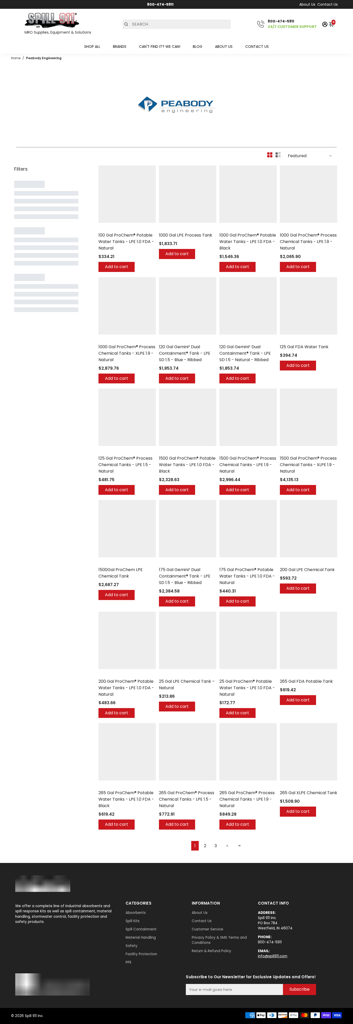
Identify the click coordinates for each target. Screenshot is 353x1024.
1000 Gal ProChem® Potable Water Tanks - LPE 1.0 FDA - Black (247, 241)
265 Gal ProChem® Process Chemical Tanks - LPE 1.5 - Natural (186, 799)
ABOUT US (224, 46)
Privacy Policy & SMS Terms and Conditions (219, 940)
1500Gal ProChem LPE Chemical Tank (120, 573)
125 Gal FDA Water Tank (304, 347)
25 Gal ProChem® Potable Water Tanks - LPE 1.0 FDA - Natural (247, 687)
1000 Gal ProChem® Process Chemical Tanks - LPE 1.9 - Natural (308, 241)
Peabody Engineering (116, 228)
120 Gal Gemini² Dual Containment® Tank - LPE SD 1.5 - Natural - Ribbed (245, 353)
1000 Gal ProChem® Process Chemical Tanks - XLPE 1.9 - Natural (126, 353)
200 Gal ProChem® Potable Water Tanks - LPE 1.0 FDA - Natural (126, 687)
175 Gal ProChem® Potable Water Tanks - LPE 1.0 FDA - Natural (247, 576)
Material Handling (141, 937)
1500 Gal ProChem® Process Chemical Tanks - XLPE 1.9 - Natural (308, 464)
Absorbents (136, 912)
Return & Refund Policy (211, 951)
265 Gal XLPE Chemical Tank (308, 793)
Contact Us (327, 4)
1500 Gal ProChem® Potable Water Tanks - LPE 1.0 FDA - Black (187, 464)
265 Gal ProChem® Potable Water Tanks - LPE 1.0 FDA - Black (126, 799)
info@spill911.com (272, 956)
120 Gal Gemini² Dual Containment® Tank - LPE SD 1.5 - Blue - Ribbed (184, 353)
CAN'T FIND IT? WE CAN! (159, 46)
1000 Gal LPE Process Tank (185, 235)
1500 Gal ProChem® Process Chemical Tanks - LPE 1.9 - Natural (247, 464)
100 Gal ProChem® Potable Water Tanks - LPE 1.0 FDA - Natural (126, 241)
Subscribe (299, 989)
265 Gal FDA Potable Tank (306, 681)
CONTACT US (257, 46)
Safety (131, 945)
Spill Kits (133, 921)
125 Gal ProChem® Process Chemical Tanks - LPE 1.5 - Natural (125, 464)
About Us (307, 4)
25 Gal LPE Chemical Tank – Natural (187, 684)
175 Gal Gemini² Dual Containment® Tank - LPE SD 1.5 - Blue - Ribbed (184, 576)
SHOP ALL (92, 46)
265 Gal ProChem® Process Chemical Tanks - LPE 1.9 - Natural (247, 799)
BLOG (197, 46)
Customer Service (207, 929)
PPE (129, 962)
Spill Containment (141, 929)
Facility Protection (141, 954)
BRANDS (119, 46)
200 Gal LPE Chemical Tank (307, 570)
